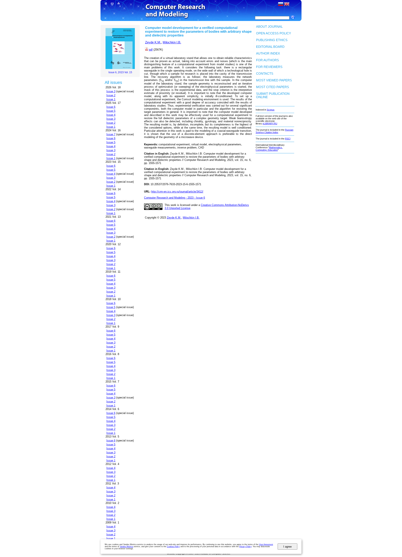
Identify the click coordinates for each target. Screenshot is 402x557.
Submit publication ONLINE (273, 95)
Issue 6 (110, 106)
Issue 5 (110, 110)
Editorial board (270, 46)
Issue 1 (110, 99)
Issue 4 (110, 114)
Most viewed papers (274, 80)
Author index (268, 53)
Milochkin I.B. (172, 42)
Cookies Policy (173, 546)
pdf (151, 49)
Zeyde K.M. (153, 42)
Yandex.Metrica (126, 546)
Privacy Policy (245, 546)
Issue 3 (110, 91)
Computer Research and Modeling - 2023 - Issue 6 (174, 197)
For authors (267, 60)
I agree (287, 546)
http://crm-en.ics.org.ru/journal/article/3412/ (177, 191)
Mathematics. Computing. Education (269, 148)
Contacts (264, 73)
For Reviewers (269, 67)
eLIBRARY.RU (270, 123)
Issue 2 (110, 95)
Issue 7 (110, 134)
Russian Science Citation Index (274, 131)
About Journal (269, 26)
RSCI (287, 138)
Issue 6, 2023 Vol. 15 (120, 72)
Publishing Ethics (271, 40)
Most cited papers (272, 87)
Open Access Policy (273, 33)
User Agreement (266, 544)
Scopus (270, 109)
